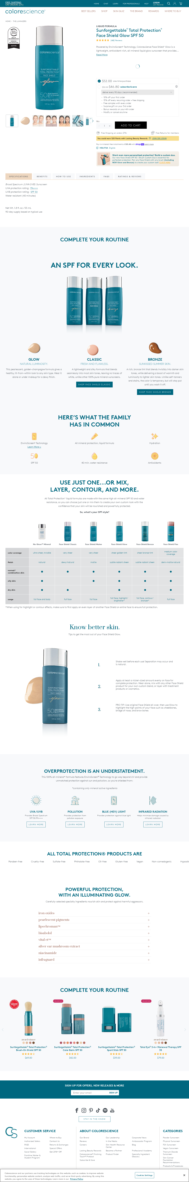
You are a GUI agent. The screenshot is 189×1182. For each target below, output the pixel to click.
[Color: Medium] (27, 1043)
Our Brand (84, 1137)
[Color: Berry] (61, 1043)
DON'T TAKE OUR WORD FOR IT (21, 2)
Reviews (83, 1141)
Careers (83, 1144)
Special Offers (56, 1148)
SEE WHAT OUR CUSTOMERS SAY (22, 4)
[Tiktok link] (98, 1110)
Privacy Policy (76, 1179)
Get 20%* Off (56, 1152)
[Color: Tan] (30, 1043)
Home (96, 4)
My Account (29, 1137)
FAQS (26, 1144)
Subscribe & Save (87, 1160)
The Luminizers (19, 21)
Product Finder (112, 1154)
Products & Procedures (173, 1166)
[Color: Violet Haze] (71, 1043)
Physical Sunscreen (171, 1141)
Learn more (149, 144)
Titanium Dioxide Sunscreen (170, 1153)
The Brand (136, 11)
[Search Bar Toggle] (169, 3)
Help (146, 4)
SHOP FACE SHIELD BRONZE (155, 392)
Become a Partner (114, 1150)
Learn (115, 4)
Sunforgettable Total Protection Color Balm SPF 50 (72, 1048)
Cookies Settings (145, 1175)
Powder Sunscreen (171, 1137)
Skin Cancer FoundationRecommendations (171, 1160)
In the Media (111, 1141)
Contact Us (55, 1141)
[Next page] (92, 121)
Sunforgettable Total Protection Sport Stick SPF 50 (116, 1048)
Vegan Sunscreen (170, 1148)
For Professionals (131, 4)
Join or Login (159, 138)
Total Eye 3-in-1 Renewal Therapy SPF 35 (160, 1048)
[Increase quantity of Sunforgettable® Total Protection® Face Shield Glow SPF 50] (109, 126)
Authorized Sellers (32, 1141)
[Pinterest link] (91, 1110)
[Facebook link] (76, 1110)
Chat (106, 4)
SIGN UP (113, 1092)
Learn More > (34, 446)
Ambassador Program (142, 1141)
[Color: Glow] (81, 1043)
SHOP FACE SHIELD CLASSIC (94, 384)
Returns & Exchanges (59, 1144)
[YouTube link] (112, 1110)
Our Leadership (113, 1137)
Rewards (153, 11)
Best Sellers (88, 11)
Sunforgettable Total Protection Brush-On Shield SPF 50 (28, 1048)
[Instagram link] (84, 1110)
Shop (104, 11)
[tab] (12, 121)
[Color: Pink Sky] (74, 1043)
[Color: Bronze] (77, 1043)
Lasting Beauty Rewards (90, 1150)
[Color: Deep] (33, 1043)
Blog (134, 1144)
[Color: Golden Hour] (67, 1043)
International (30, 1148)
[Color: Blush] (64, 1043)
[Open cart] (181, 3)
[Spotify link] (105, 1110)
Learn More (36, 824)
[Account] (175, 3)
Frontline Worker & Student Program (32, 1156)
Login (158, 3)
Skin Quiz (118, 11)
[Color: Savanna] (84, 1043)
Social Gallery (30, 1152)
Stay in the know (95, 1119)
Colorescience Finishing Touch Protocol (90, 1155)
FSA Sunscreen (169, 1144)
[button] (176, 86)
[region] (94, 1175)
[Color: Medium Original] (159, 1043)
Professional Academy (142, 1150)
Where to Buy (173, 11)
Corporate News (139, 1137)
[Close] (184, 1175)
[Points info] (150, 138)
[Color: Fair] (23, 1043)
